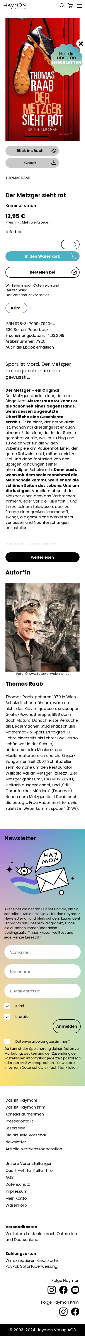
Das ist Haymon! (21, 1100)
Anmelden (66, 1026)
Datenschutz (17, 1184)
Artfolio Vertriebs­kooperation (33, 1149)
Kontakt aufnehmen (24, 1114)
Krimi (16, 308)
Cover (30, 162)
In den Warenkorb (42, 256)
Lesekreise (15, 1128)
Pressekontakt (19, 1121)
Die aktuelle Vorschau (26, 1135)
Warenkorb (16, 1205)
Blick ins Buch (30, 150)
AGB (9, 1177)
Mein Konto (16, 1198)
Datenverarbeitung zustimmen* (42, 1041)
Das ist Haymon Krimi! (26, 1107)
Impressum (16, 1191)
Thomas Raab (17, 177)
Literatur (22, 1016)
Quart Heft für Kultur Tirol (29, 1170)
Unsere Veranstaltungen (29, 1163)
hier (61, 1067)
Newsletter (15, 1142)
